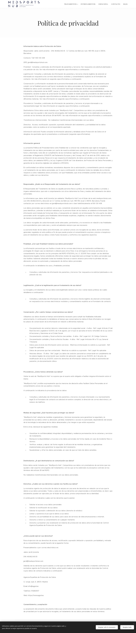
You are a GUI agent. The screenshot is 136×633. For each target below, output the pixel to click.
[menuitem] (71, 4)
